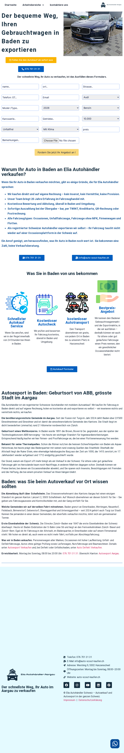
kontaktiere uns (59, 4)
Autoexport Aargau (109, 553)
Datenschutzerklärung (90, 700)
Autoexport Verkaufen (19, 547)
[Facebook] (66, 685)
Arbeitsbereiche (32, 4)
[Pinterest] (109, 685)
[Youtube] (88, 685)
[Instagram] (77, 685)
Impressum (69, 700)
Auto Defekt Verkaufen (89, 547)
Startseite (10, 4)
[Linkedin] (98, 685)
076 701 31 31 (70, 553)
